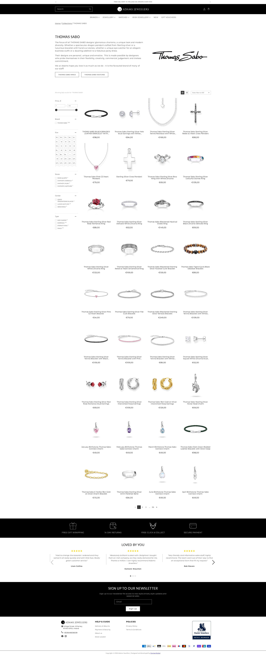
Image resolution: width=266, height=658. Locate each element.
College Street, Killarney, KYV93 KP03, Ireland (73, 627)
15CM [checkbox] (61, 137)
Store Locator (100, 637)
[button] (208, 9)
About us (98, 633)
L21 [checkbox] (61, 158)
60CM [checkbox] (57, 150)
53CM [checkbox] (57, 146)
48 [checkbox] (61, 141)
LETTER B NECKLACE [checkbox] (65, 159)
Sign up (133, 609)
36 (153, 507)
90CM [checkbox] (65, 154)
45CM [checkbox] (57, 141)
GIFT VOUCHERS (168, 17)
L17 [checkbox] (74, 154)
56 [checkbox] (65, 146)
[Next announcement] (210, 2)
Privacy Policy (131, 626)
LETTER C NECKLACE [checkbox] (70, 159)
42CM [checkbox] (74, 137)
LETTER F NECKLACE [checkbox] (61, 163)
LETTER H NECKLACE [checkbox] (70, 163)
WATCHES (123, 17)
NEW (156, 17)
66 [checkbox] (70, 150)
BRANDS (94, 17)
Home (57, 23)
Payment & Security (103, 630)
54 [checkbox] (61, 146)
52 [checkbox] (74, 141)
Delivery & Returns (102, 626)
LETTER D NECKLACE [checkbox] (74, 159)
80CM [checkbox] (61, 154)
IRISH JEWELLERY (140, 17)
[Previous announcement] (56, 2)
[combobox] (73, 9)
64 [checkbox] (65, 150)
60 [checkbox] (74, 146)
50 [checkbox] (65, 141)
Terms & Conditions (133, 630)
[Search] (90, 9)
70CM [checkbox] (57, 154)
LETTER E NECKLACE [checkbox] (57, 163)
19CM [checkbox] (70, 137)
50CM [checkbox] (70, 141)
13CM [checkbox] (57, 137)
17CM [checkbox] (65, 137)
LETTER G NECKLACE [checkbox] (65, 163)
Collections (67, 23)
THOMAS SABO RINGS (67, 75)
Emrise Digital (155, 653)
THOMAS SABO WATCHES (94, 75)
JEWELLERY (108, 17)
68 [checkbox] (74, 150)
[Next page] (156, 507)
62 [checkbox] (61, 150)
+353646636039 (71, 633)
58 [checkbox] (70, 146)
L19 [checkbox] (57, 158)
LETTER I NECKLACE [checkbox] (74, 163)
